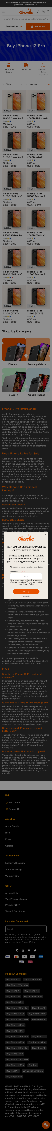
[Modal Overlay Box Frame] (26, 565)
